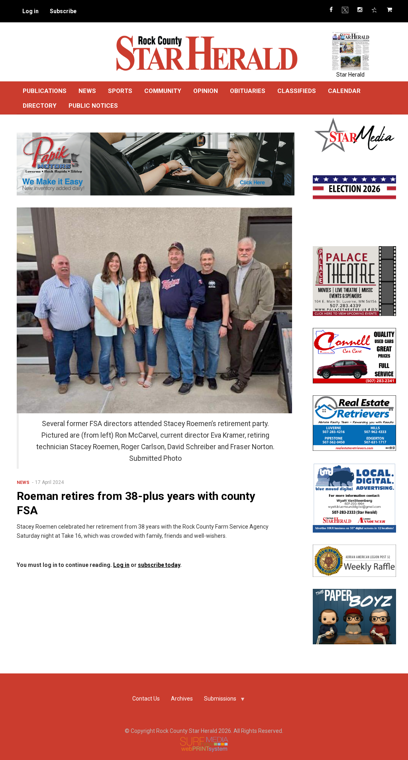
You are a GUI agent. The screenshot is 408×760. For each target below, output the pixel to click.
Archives (182, 698)
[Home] (206, 52)
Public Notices (93, 105)
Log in (30, 11)
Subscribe (63, 11)
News (87, 91)
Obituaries (247, 91)
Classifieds (296, 91)
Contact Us (146, 698)
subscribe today (159, 565)
